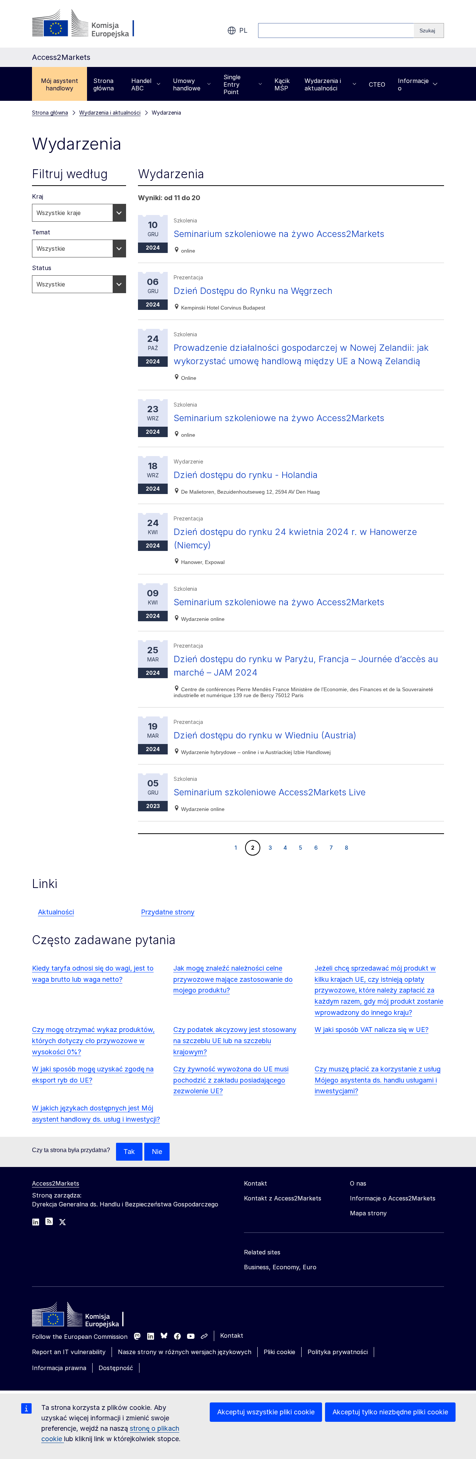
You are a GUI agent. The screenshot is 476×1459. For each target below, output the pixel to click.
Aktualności (56, 912)
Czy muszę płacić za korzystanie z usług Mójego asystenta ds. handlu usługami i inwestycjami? (378, 1080)
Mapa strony (368, 1213)
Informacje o (413, 84)
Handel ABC (141, 84)
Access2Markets (55, 1183)
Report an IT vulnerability (69, 1352)
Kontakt (231, 1335)
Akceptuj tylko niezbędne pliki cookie (390, 1412)
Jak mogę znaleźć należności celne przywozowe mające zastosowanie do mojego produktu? (233, 979)
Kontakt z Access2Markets (282, 1198)
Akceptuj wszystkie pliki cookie (266, 1412)
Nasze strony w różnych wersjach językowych (184, 1352)
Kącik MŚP (282, 84)
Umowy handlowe (186, 84)
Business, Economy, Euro (280, 1267)
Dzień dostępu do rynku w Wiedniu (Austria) (265, 735)
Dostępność (116, 1368)
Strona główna (103, 84)
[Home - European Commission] (86, 1316)
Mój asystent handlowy (59, 84)
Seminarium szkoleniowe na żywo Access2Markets (279, 233)
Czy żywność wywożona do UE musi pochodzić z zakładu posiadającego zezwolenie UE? (231, 1080)
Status (41, 268)
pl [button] (243, 30)
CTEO (377, 84)
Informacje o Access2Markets (392, 1198)
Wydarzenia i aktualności (323, 84)
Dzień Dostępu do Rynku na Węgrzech (253, 290)
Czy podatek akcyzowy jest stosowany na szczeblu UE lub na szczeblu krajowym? (234, 1041)
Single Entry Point (232, 84)
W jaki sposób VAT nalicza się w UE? (371, 1029)
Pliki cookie (279, 1352)
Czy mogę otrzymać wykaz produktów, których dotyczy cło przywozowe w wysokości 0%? (93, 1041)
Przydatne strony (167, 912)
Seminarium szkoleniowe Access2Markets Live (270, 792)
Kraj (37, 196)
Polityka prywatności (338, 1352)
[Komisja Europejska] (92, 24)
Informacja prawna (59, 1368)
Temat (41, 232)
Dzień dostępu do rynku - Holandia (246, 474)
